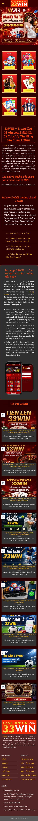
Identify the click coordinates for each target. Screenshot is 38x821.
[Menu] (3, 3)
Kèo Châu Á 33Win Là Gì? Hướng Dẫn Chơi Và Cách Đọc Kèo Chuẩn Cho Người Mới (19, 635)
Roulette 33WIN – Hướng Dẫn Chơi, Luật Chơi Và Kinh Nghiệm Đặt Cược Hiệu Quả (19, 465)
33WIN (4, 145)
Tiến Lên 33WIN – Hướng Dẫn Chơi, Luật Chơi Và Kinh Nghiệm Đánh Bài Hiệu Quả (19, 431)
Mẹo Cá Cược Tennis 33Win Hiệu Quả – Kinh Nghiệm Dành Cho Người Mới (19, 533)
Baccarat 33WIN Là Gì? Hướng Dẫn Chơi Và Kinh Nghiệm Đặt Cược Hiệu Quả (19, 499)
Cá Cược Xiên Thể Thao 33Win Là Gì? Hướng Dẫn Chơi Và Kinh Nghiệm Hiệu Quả (19, 567)
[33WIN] (19, 3)
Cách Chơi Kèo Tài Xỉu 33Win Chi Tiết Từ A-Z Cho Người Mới (19, 669)
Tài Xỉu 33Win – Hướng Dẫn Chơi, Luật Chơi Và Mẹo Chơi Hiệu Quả (19, 703)
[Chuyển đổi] (7, 233)
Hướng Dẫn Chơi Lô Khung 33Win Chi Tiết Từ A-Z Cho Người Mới (19, 601)
